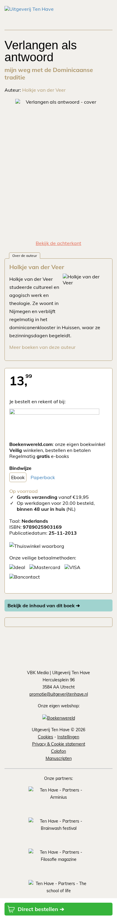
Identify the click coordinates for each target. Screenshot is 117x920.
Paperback (43, 477)
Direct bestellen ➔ (41, 909)
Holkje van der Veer (44, 90)
